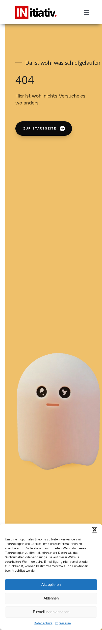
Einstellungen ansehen (51, 612)
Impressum (63, 623)
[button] (94, 529)
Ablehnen (51, 598)
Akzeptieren (51, 584)
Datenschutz (43, 623)
